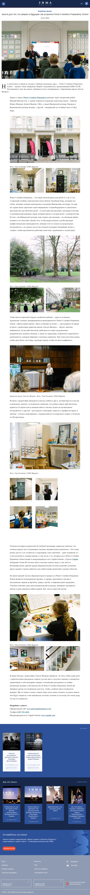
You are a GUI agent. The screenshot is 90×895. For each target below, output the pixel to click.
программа (83, 728)
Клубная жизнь (45, 11)
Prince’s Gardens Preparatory (34, 98)
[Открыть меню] (3, 4)
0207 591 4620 (23, 712)
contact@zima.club (40, 873)
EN (82, 3)
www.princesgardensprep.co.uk (39, 709)
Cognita (75, 559)
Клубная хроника (8, 869)
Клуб (3, 861)
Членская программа (9, 873)
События (5, 865)
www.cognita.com (48, 715)
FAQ (35, 865)
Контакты (37, 861)
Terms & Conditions (41, 869)
